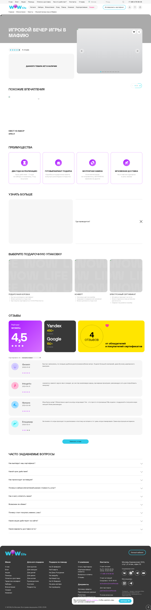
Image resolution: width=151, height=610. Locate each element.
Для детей (31, 572)
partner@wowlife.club (108, 591)
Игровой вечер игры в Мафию (46, 12)
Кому (58, 7)
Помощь (31, 2)
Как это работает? (60, 2)
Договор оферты (85, 589)
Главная (11, 12)
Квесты (30, 12)
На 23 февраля (55, 567)
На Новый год (54, 578)
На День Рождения (56, 572)
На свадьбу (53, 575)
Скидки (91, 7)
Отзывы (82, 2)
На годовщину (54, 587)
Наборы (40, 7)
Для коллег (31, 578)
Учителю (30, 584)
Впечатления (49, 7)
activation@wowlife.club (109, 583)
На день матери (55, 584)
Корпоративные (81, 7)
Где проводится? (83, 221)
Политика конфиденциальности (86, 596)
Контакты (72, 2)
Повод (63, 7)
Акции (23, 2)
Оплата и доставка (44, 2)
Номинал (71, 7)
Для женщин (32, 569)
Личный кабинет (137, 552)
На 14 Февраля (55, 581)
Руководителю (33, 581)
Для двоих (31, 575)
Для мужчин (32, 567)
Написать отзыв (75, 441)
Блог (17, 2)
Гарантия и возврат (12, 581)
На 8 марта (53, 569)
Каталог (33, 7)
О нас (11, 2)
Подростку (31, 587)
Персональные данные (87, 592)
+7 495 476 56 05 (107, 574)
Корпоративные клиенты (84, 570)
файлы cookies (92, 600)
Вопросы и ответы (85, 574)
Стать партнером (85, 567)
